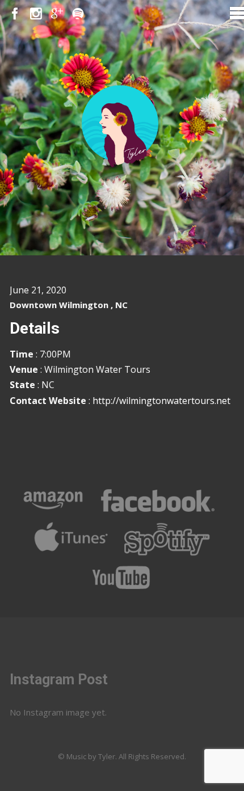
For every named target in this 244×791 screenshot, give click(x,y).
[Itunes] (71, 552)
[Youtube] (122, 591)
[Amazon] (53, 514)
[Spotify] (78, 14)
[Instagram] (36, 14)
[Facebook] (15, 14)
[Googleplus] (57, 14)
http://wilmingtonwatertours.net (161, 400)
